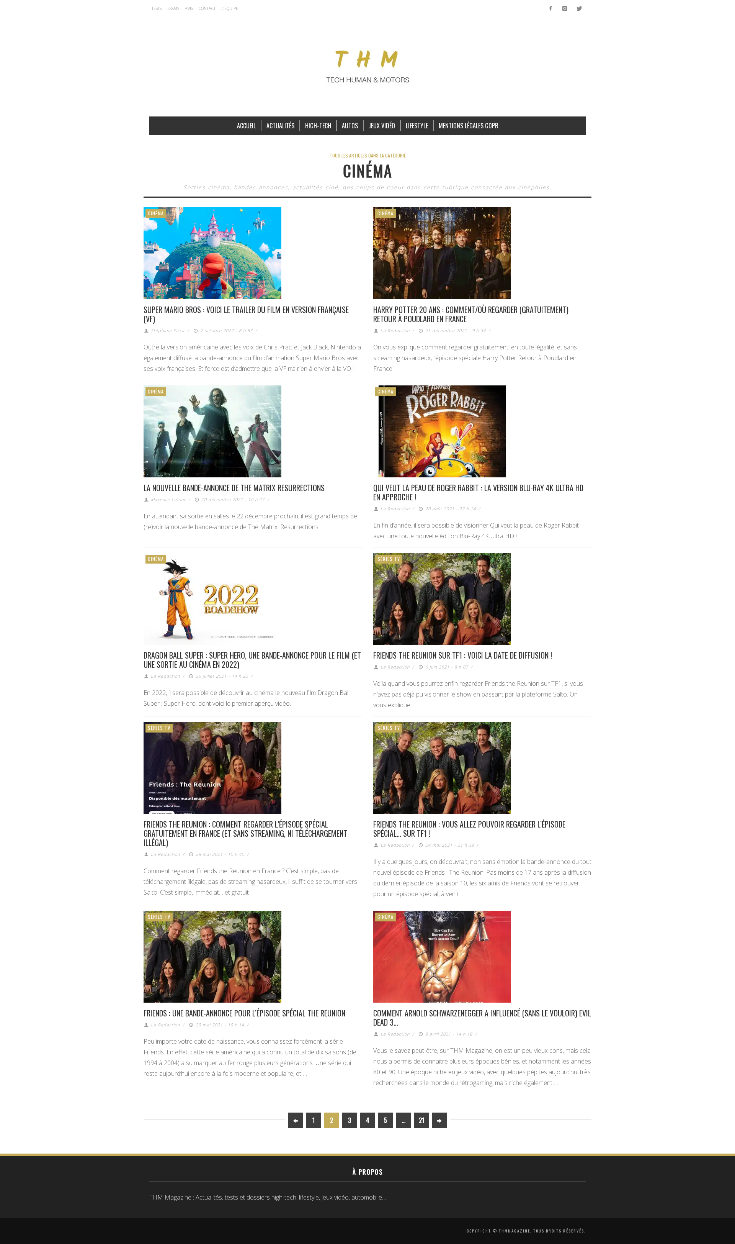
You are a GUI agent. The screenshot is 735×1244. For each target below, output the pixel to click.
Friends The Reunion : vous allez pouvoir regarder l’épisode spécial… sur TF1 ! (469, 828)
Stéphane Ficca (168, 330)
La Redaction (395, 330)
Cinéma (156, 213)
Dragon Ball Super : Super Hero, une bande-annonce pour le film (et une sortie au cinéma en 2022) (252, 659)
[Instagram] (564, 8)
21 (421, 1120)
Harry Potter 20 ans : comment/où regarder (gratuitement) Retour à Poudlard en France (470, 314)
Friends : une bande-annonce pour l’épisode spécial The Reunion (244, 1013)
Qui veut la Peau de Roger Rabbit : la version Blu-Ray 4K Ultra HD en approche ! (478, 492)
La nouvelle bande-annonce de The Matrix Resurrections (234, 487)
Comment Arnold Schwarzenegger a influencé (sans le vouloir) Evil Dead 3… (482, 1017)
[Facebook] (551, 8)
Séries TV (388, 559)
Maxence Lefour (168, 499)
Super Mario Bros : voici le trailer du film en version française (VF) (246, 314)
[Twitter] (579, 8)
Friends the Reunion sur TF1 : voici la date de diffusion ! (462, 655)
